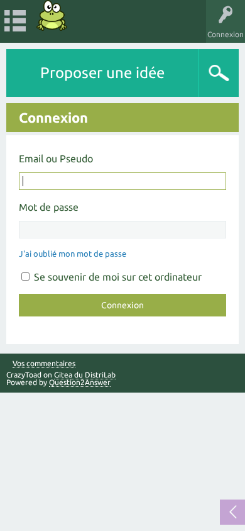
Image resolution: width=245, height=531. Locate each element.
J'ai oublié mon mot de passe (72, 253)
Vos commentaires (44, 363)
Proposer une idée (102, 72)
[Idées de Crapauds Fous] (52, 15)
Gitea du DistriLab (85, 375)
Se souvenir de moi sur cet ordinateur (116, 276)
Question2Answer (80, 382)
